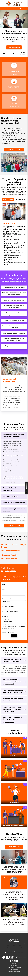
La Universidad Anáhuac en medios (14, 967)
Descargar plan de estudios (15, 149)
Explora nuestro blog (14, 846)
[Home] (14, 3)
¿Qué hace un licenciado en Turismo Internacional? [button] (13, 700)
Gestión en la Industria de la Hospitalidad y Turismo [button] (13, 435)
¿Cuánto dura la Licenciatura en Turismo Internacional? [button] (13, 691)
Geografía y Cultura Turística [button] (14, 502)
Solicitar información (14, 47)
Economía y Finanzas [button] (10, 496)
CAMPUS (5, 53)
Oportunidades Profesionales (14, 952)
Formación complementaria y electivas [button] (14, 510)
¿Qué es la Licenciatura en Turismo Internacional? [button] (12, 660)
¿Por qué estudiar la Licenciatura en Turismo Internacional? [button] (12, 682)
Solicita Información (26, 488)
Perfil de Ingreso (8, 199)
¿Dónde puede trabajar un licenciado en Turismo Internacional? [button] (12, 720)
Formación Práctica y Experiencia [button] (11, 489)
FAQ (14, 53)
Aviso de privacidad (8, 632)
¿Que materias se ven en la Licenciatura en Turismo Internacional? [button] (12, 709)
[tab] (14, 435)
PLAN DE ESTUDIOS (22, 53)
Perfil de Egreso (20, 199)
